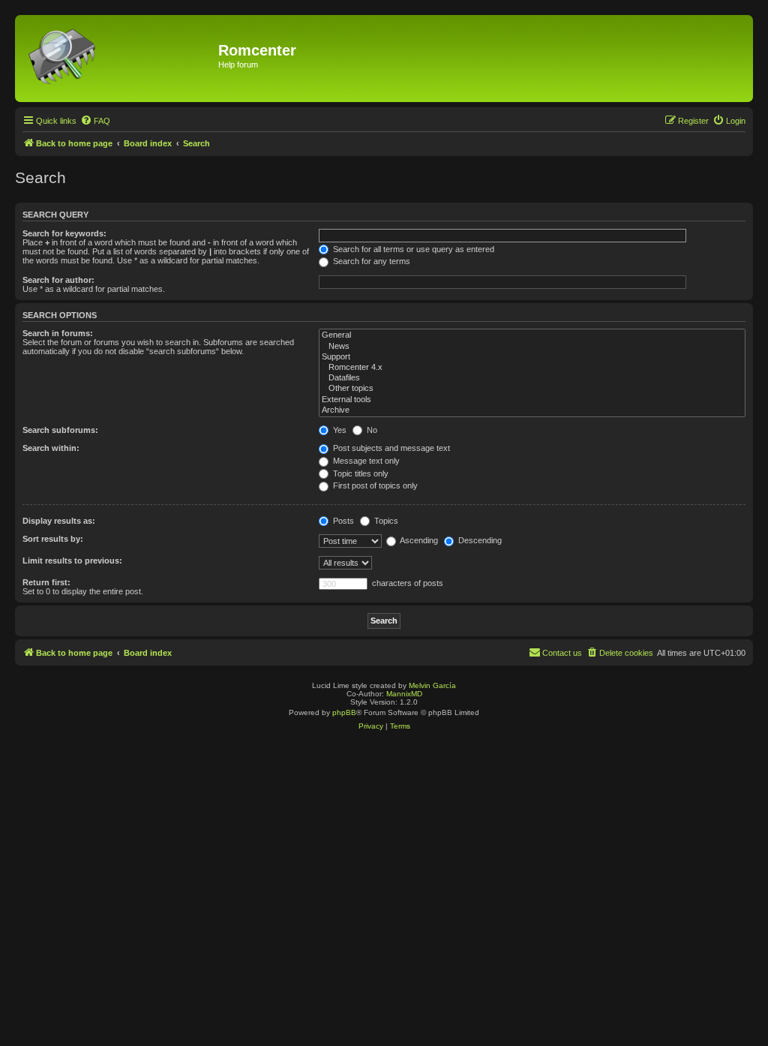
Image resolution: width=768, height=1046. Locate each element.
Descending (479, 540)
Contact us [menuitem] (562, 652)
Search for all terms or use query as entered (412, 249)
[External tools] (532, 400)
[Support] (532, 357)
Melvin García (432, 685)
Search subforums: (60, 429)
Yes (338, 429)
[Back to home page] (118, 58)
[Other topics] (532, 388)
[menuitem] (95, 121)
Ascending (418, 540)
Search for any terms (370, 261)
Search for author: (58, 279)
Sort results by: (52, 538)
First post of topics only (374, 485)
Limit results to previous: (72, 560)
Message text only (365, 460)
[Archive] (532, 410)
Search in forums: (57, 333)
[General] (532, 335)
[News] (532, 346)
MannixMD (404, 694)
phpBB (344, 712)
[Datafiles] (532, 378)
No (370, 429)
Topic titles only (359, 473)
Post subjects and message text (390, 447)
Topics (385, 520)
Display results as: (58, 520)
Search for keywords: (64, 233)
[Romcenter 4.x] (532, 367)
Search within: (51, 447)
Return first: (46, 582)
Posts (342, 520)
